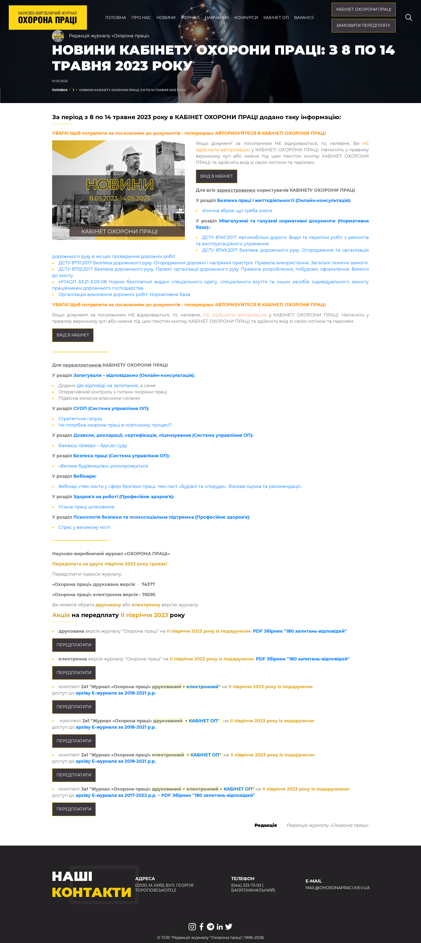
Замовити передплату (363, 25)
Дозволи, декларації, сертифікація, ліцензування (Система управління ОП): (163, 435)
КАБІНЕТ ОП (203, 721)
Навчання (217, 17)
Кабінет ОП (276, 17)
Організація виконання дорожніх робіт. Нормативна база (124, 294)
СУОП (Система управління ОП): (111, 408)
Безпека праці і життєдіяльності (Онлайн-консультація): (284, 200)
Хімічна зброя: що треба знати (237, 210)
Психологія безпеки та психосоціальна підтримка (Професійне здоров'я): (161, 517)
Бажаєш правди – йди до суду (92, 445)
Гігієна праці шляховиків (86, 507)
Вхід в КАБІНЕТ (216, 176)
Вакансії (304, 17)
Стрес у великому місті (84, 527)
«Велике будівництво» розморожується (103, 466)
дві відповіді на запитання (107, 385)
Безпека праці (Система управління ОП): (121, 455)
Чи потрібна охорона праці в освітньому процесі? (115, 425)
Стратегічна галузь (80, 418)
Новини (165, 17)
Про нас (141, 17)
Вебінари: (84, 476)
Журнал (190, 17)
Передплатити (74, 644)
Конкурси (246, 17)
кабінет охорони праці (363, 9)
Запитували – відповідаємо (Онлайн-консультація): (134, 375)
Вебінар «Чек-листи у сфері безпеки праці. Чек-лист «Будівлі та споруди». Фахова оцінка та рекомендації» (180, 486)
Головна (115, 17)
